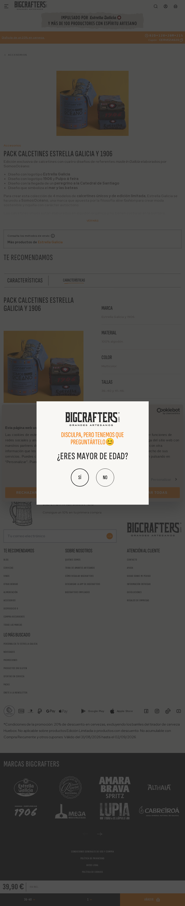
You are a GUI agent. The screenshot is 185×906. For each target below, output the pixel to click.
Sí (79, 477)
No (105, 477)
